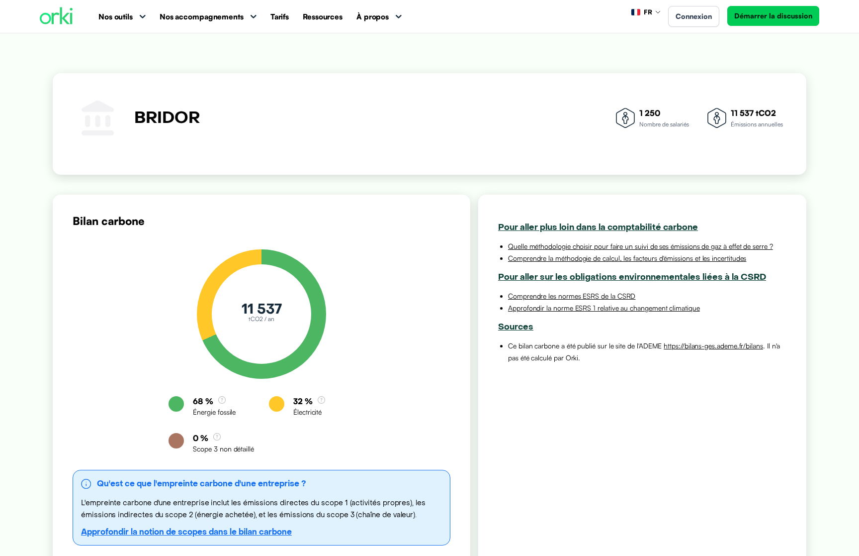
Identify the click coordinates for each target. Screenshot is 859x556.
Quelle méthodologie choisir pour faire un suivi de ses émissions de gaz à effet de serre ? (640, 246)
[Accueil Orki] (56, 16)
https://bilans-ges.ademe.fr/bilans (713, 345)
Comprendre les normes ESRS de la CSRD (571, 296)
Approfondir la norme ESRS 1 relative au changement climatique (604, 308)
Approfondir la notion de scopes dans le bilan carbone (186, 532)
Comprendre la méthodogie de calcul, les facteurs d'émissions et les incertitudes (627, 258)
